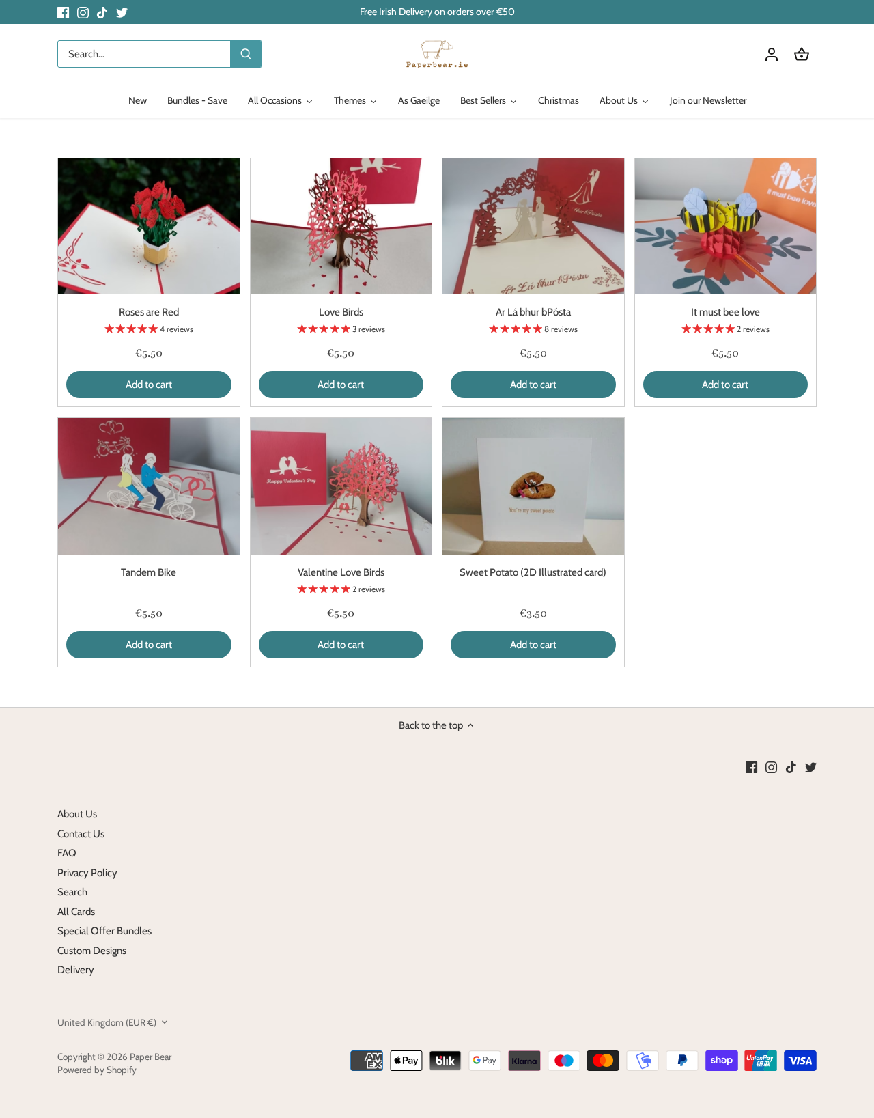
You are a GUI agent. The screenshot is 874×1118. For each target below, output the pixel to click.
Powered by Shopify (97, 1069)
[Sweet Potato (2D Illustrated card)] (533, 486)
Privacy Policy (87, 873)
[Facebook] (63, 12)
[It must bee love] (726, 226)
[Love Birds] (341, 226)
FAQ (66, 853)
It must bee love (725, 312)
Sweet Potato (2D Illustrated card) (533, 572)
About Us (77, 814)
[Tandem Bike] (149, 486)
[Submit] (246, 54)
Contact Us (80, 834)
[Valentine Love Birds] (341, 486)
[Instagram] (83, 12)
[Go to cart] (801, 54)
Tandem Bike (148, 572)
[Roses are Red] (149, 226)
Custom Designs (91, 951)
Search (72, 892)
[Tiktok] (102, 12)
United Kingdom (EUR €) (106, 1022)
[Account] (772, 54)
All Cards (76, 912)
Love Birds (341, 312)
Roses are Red (149, 312)
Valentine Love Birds (341, 572)
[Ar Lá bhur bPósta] (533, 226)
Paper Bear (150, 1056)
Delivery (75, 970)
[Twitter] (122, 12)
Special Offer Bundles (104, 931)
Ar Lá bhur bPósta (533, 312)
